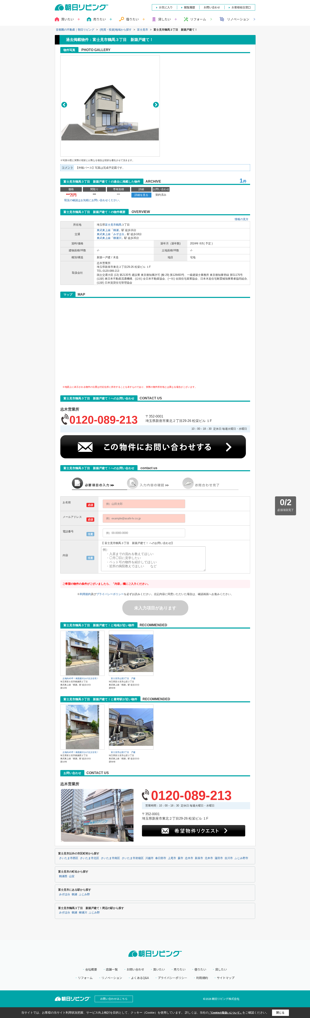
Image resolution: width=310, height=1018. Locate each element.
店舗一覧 (112, 969)
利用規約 (85, 594)
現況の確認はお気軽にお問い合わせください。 (93, 200)
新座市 (199, 858)
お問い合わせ (135, 969)
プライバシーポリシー (110, 594)
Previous (64, 105)
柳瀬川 (117, 238)
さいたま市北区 (89, 858)
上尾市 (172, 858)
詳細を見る (141, 195)
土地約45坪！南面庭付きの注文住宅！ (80, 678)
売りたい (180, 969)
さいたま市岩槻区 (133, 858)
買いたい (159, 969)
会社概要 (91, 969)
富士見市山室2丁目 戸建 (123, 678)
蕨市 (180, 858)
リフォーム (198, 19)
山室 (71, 876)
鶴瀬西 (63, 876)
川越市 (149, 858)
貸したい (221, 969)
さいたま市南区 (110, 858)
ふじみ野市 (241, 858)
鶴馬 (118, 224)
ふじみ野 (84, 894)
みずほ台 (118, 234)
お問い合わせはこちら (114, 999)
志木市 (189, 858)
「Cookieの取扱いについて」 (225, 1012)
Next (156, 105)
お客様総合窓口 (241, 7)
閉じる (280, 1012)
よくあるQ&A (140, 978)
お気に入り (166, 7)
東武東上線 (104, 230)
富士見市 (110, 224)
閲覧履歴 (189, 7)
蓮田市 (219, 858)
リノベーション (238, 19)
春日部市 (160, 858)
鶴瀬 (116, 230)
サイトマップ (226, 978)
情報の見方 (241, 219)
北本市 (209, 858)
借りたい (200, 969)
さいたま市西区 (68, 858)
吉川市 (229, 858)
